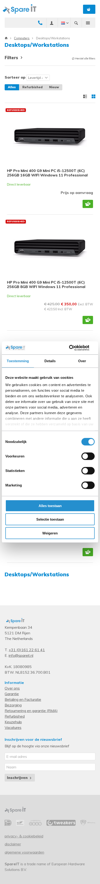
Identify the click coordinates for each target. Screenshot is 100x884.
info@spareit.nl (21, 655)
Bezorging (13, 705)
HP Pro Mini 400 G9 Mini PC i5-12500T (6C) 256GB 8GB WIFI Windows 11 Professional (46, 284)
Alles (12, 87)
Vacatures (13, 727)
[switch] (88, 456)
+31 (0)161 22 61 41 (27, 649)
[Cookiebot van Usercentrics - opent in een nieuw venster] (74, 348)
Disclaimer (13, 844)
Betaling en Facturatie (23, 699)
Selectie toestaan (50, 519)
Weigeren (50, 533)
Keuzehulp (13, 722)
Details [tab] (50, 361)
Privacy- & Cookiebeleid (24, 836)
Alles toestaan (50, 506)
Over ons (12, 688)
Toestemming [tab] (18, 361)
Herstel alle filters (84, 58)
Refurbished (32, 87)
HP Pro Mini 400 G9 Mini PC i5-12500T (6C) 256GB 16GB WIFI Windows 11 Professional (47, 172)
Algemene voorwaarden (24, 852)
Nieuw (54, 87)
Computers (22, 38)
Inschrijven (18, 777)
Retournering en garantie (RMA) (31, 710)
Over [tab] (82, 361)
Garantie (12, 693)
